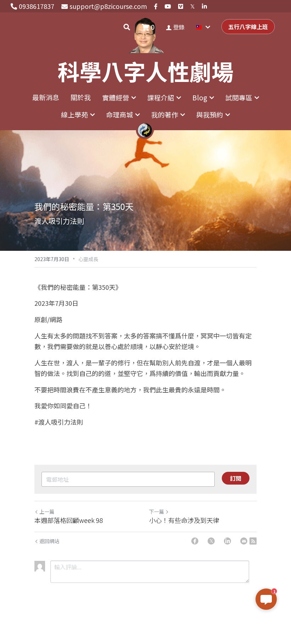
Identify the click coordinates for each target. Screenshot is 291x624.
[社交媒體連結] (156, 6)
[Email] (243, 541)
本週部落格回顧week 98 (68, 520)
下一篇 (156, 511)
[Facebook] (194, 541)
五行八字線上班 (248, 26)
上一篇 (46, 511)
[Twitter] (211, 541)
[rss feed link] (253, 541)
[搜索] (126, 27)
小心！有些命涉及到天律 (184, 520)
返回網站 (49, 541)
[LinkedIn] (227, 541)
